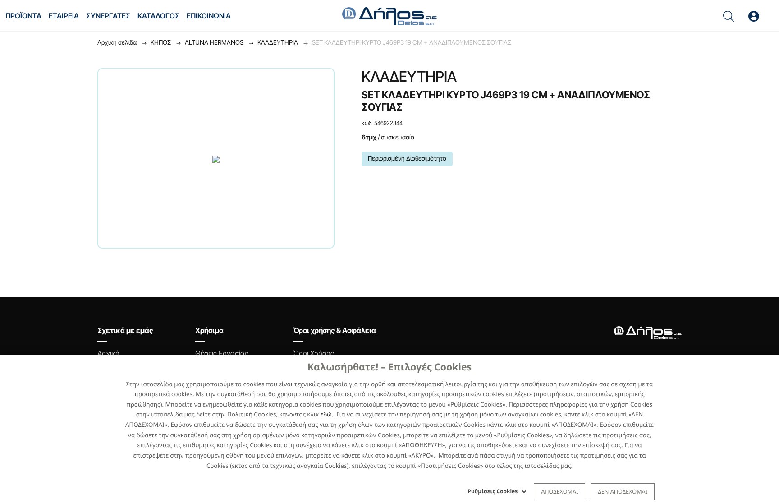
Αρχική (108, 353)
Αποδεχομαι (559, 491)
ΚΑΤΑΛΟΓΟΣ (158, 15)
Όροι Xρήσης (313, 353)
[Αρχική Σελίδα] (389, 15)
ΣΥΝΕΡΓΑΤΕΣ (108, 15)
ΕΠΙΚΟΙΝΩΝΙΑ (209, 15)
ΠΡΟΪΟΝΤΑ (23, 15)
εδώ (326, 414)
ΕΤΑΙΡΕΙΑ (64, 15)
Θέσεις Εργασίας (221, 353)
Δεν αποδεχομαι (622, 491)
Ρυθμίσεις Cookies (493, 491)
